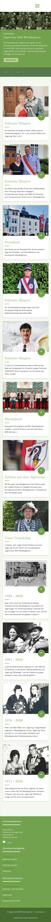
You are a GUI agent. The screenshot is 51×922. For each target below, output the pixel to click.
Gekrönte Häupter (18, 123)
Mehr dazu (11, 60)
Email (10, 843)
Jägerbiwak (7, 895)
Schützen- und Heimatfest (13, 889)
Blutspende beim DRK (11, 901)
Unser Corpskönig (18, 538)
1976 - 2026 (14, 720)
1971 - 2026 (14, 781)
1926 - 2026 (14, 596)
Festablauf (12, 242)
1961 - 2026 (14, 659)
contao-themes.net (30, 918)
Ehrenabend (13, 419)
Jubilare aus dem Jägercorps (25, 477)
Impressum (39, 912)
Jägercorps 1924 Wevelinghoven (22, 37)
